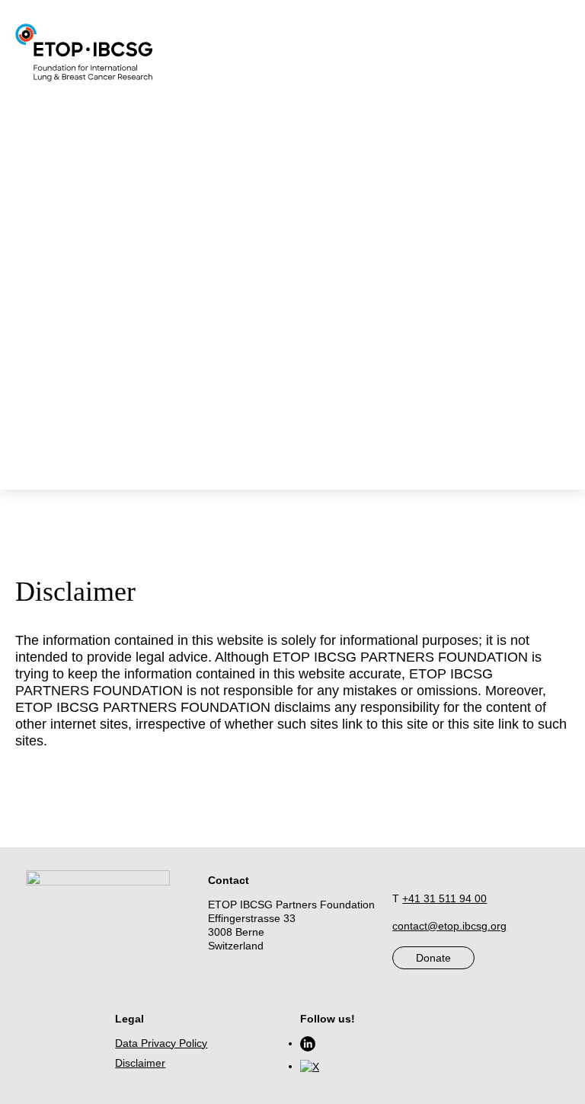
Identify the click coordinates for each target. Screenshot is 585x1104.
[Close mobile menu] (302, 67)
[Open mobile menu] (302, 50)
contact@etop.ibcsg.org (449, 926)
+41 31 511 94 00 (444, 898)
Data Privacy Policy (161, 1043)
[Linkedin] (307, 1043)
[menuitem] (326, 79)
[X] (309, 1066)
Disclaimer (140, 1063)
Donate (433, 958)
